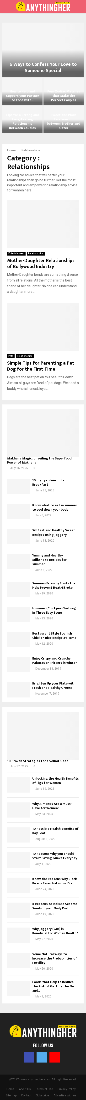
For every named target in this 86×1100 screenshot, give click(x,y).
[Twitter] (42, 1057)
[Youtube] (54, 1057)
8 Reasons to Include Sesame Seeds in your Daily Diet (54, 906)
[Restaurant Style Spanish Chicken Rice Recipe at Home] (18, 639)
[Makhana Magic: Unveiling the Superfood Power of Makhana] (43, 433)
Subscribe (42, 1095)
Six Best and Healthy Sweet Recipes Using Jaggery (53, 532)
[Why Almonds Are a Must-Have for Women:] (18, 810)
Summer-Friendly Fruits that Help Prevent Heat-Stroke (54, 585)
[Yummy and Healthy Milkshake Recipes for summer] (18, 561)
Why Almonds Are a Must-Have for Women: (52, 806)
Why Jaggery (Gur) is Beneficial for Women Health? (55, 931)
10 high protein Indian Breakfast (49, 482)
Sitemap (11, 1095)
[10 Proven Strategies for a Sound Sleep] (43, 736)
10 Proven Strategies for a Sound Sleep (37, 761)
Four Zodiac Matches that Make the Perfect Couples (63, 96)
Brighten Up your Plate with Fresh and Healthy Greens (53, 686)
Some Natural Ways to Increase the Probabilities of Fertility (54, 958)
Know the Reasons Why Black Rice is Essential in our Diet (54, 881)
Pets (10, 356)
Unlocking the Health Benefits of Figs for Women (55, 781)
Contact (26, 1095)
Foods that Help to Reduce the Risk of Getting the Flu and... (53, 986)
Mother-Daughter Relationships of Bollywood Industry (41, 264)
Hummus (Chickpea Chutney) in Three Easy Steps (54, 610)
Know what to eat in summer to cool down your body (54, 507)
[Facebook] (29, 1057)
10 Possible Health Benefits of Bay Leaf (55, 831)
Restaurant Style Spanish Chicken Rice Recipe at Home (54, 636)
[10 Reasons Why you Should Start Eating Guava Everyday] (18, 860)
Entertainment (16, 253)
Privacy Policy (67, 1089)
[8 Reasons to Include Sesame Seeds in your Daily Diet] (18, 910)
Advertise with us (65, 1095)
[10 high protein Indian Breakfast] (18, 486)
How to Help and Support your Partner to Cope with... (22, 96)
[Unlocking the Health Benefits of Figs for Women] (18, 784)
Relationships (35, 253)
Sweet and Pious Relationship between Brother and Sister (63, 121)
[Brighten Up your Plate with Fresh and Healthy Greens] (18, 689)
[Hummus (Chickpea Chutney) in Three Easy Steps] (18, 614)
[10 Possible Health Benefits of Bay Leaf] (18, 835)
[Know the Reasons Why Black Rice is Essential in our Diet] (18, 885)
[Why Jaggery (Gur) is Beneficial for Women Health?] (18, 935)
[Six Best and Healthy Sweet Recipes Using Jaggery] (18, 536)
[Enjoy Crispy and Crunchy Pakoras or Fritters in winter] (18, 664)
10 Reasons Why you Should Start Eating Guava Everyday (54, 856)
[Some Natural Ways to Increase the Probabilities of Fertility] (18, 960)
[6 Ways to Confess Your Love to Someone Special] (43, 50)
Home (10, 1089)
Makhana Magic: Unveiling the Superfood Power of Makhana (39, 460)
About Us (25, 1089)
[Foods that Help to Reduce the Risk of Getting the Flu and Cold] (18, 988)
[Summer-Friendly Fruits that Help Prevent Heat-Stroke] (18, 589)
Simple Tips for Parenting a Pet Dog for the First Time (40, 366)
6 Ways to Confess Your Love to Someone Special (43, 67)
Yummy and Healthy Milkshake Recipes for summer (49, 560)
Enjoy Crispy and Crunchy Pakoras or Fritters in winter (54, 661)
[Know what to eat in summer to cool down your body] (18, 511)
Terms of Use (44, 1089)
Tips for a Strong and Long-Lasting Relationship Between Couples (22, 121)
